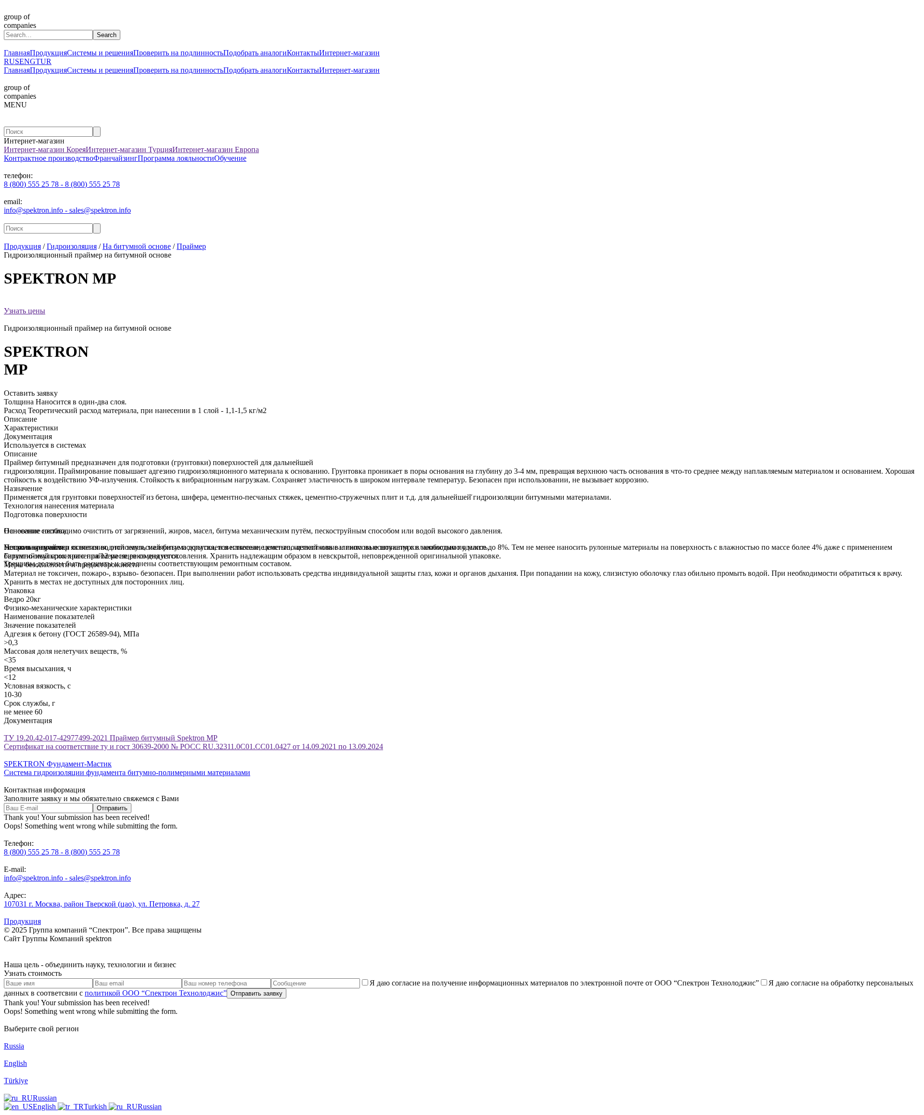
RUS (11, 61)
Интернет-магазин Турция (129, 149)
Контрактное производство (48, 158)
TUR (43, 61)
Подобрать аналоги (255, 53)
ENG (27, 61)
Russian (45, 1098)
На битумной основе (137, 246)
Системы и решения (100, 53)
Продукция (48, 53)
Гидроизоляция (72, 246)
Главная (17, 53)
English (45, 1106)
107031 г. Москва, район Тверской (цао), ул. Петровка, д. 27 (102, 904)
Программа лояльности (176, 158)
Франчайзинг (115, 158)
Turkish (96, 1106)
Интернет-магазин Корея (45, 149)
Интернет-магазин (349, 53)
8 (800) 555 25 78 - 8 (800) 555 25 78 (62, 184)
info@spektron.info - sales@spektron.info (67, 210)
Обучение (230, 158)
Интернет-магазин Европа (215, 149)
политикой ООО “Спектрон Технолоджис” (156, 993)
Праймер (191, 246)
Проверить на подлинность (178, 53)
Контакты (303, 53)
